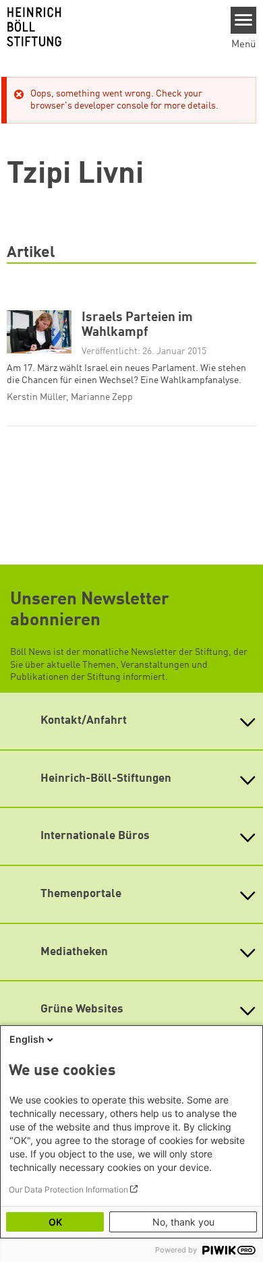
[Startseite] (110, 27)
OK (55, 1222)
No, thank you (183, 1222)
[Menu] (244, 20)
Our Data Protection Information (68, 1189)
